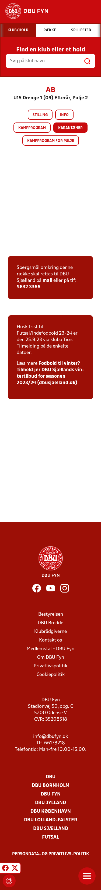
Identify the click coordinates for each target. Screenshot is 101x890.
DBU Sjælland (50, 828)
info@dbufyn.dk (50, 736)
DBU (50, 777)
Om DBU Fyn (50, 657)
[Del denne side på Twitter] (14, 869)
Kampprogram (32, 128)
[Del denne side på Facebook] (5, 869)
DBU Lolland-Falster (50, 820)
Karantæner (70, 128)
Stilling (40, 115)
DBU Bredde (50, 623)
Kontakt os (50, 640)
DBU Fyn (51, 794)
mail (47, 280)
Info (64, 115)
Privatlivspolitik (50, 666)
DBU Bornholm (50, 785)
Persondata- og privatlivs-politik (50, 854)
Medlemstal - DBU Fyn (50, 649)
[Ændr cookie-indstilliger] (9, 880)
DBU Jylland (50, 803)
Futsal (50, 837)
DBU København (50, 811)
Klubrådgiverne (50, 631)
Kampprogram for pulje (50, 141)
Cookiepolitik (51, 674)
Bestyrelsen (50, 614)
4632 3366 (28, 287)
